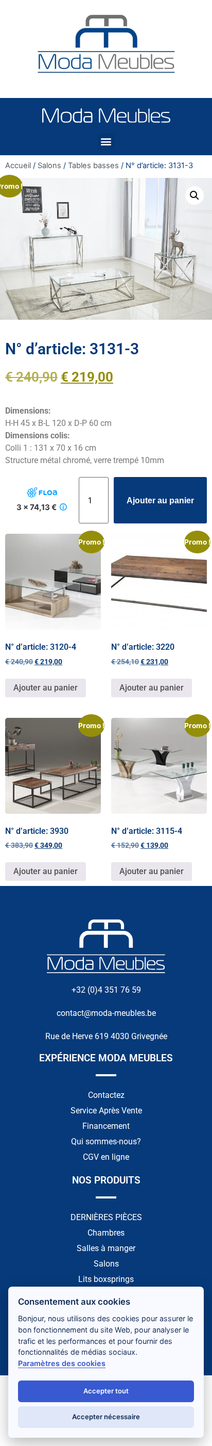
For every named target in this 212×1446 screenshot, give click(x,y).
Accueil (18, 165)
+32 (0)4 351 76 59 (106, 990)
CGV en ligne (106, 1157)
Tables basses (93, 165)
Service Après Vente (106, 1110)
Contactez (106, 1095)
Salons (49, 165)
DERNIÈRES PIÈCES (106, 1217)
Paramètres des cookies (61, 1363)
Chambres (106, 1233)
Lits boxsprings (106, 1279)
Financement (106, 1126)
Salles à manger (106, 1248)
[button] (106, 141)
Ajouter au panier (160, 500)
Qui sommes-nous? (106, 1141)
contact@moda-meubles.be (106, 1013)
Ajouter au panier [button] (45, 688)
